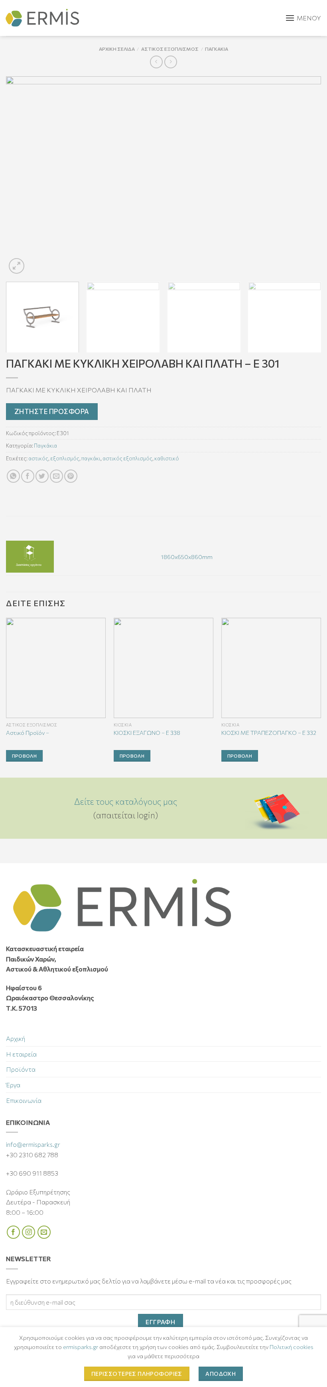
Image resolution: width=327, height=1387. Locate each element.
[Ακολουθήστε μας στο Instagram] (28, 1232)
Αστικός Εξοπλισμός (170, 49)
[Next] (304, 176)
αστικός (38, 458)
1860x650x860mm (187, 556)
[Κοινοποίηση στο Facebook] (27, 476)
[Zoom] (16, 266)
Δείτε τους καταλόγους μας (125, 801)
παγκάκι (90, 458)
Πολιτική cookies (291, 1346)
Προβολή (24, 755)
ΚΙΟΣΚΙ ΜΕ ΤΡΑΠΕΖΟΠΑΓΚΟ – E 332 (268, 732)
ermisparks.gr (80, 1346)
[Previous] (22, 176)
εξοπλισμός (64, 458)
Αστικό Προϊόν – (27, 732)
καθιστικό (166, 458)
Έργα (13, 1085)
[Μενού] (303, 18)
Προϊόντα (20, 1069)
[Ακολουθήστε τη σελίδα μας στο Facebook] (13, 1232)
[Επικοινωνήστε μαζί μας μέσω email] (44, 1232)
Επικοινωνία (23, 1100)
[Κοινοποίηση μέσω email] (56, 476)
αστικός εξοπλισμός (127, 458)
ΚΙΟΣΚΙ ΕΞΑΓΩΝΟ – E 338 (147, 732)
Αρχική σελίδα (117, 49)
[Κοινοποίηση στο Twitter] (42, 476)
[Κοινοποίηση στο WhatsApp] (13, 476)
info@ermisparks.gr (33, 1144)
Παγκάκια (216, 49)
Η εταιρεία (21, 1054)
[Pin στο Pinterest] (70, 476)
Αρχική (15, 1038)
